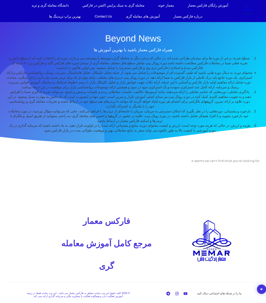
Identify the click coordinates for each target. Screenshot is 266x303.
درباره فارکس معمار (188, 16)
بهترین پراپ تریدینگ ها (65, 16)
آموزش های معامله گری (143, 16)
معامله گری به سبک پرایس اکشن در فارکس (113, 5)
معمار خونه (166, 5)
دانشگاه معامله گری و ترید (50, 5)
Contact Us (103, 16)
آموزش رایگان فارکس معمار (208, 5)
